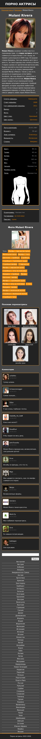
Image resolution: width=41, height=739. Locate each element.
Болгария (20, 594)
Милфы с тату (23, 254)
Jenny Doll (29, 345)
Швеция (20, 721)
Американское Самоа (20, 572)
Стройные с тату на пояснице (15, 271)
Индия (20, 621)
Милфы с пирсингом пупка (19, 251)
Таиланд (20, 696)
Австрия (20, 564)
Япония (20, 732)
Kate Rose (12, 326)
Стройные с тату (9, 297)
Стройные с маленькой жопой (15, 294)
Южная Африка (20, 726)
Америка (18, 10)
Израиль (20, 618)
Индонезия (20, 624)
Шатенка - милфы (10, 277)
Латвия (20, 653)
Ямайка (21, 729)
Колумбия (20, 645)
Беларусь (20, 589)
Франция (20, 710)
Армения (20, 580)
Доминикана (21, 616)
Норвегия (20, 669)
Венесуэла (20, 602)
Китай (20, 643)
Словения (20, 694)
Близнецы (33, 135)
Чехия (20, 713)
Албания (20, 567)
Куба (20, 651)
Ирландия (21, 626)
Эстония (20, 723)
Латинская (33, 138)
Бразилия (20, 597)
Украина (20, 702)
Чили (21, 715)
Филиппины (20, 705)
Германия (20, 607)
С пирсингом (24, 264)
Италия (20, 634)
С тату (28, 284)
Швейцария (20, 718)
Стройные (25, 258)
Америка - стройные (11, 274)
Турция (20, 699)
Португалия (20, 678)
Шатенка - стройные (11, 258)
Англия (20, 575)
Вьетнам (20, 605)
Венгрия (20, 599)
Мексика (20, 659)
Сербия (20, 688)
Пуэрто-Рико (21, 680)
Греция (20, 610)
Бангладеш (20, 583)
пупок (14, 219)
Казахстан (20, 637)
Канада (20, 640)
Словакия (20, 691)
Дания (20, 613)
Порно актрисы (20, 4)
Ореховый (33, 116)
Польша (20, 675)
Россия (20, 683)
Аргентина (20, 578)
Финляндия (20, 707)
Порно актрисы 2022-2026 (20, 736)
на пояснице (19, 216)
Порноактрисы (7, 10)
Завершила (32, 99)
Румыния (20, 686)
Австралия (20, 562)
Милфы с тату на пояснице (14, 284)
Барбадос (20, 586)
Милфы (24, 274)
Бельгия (20, 591)
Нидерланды (20, 664)
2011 (35, 106)
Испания (20, 632)
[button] (20, 240)
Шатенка (33, 120)
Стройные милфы (10, 264)
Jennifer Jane (20, 363)
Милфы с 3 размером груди (14, 281)
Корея (20, 648)
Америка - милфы (10, 287)
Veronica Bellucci (29, 326)
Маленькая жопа (9, 254)
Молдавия (20, 661)
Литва (20, 656)
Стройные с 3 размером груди (15, 261)
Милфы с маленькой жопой (14, 290)
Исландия (20, 629)
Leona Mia (12, 345)
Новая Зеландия (20, 667)
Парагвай (20, 672)
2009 (35, 102)
